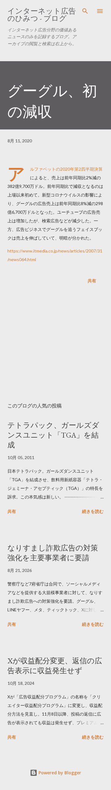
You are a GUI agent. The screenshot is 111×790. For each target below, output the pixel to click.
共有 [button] (92, 280)
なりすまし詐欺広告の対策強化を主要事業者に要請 (52, 552)
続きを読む (93, 511)
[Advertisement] (55, 344)
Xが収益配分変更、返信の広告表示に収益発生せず (54, 665)
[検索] (85, 11)
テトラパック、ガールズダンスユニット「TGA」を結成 (53, 435)
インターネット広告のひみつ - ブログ (41, 14)
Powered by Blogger (59, 773)
